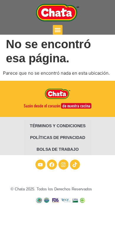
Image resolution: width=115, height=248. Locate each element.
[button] (58, 30)
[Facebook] (52, 165)
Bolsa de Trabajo (58, 149)
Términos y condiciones (58, 125)
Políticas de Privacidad (57, 137)
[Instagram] (63, 165)
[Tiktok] (75, 165)
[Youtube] (40, 165)
